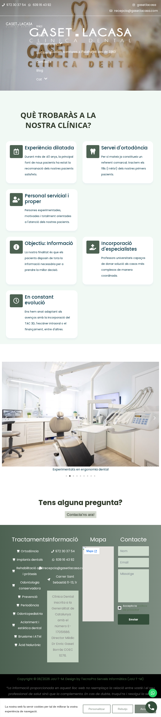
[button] (6, 417)
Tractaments (46, 44)
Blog (39, 70)
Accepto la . (135, 608)
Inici (39, 26)
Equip (40, 35)
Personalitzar (97, 709)
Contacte (43, 61)
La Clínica (43, 53)
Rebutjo (122, 709)
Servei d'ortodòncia (124, 148)
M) (141, 679)
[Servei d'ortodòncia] (92, 151)
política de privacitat (135, 608)
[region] (80, 707)
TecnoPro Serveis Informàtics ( (105, 679)
